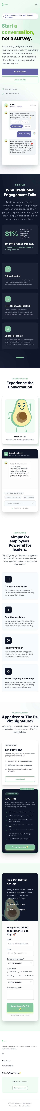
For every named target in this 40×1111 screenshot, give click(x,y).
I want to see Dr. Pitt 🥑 (20, 1007)
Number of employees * (15, 959)
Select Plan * (11, 969)
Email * (9, 939)
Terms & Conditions (25, 1106)
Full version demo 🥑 (20, 847)
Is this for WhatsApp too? (13, 497)
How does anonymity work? (14, 493)
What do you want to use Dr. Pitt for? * (20, 977)
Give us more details (14, 988)
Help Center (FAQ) (8, 1065)
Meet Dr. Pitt (20, 80)
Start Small (20, 779)
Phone (9, 949)
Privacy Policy (13, 1106)
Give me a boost (20, 1088)
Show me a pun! (29, 497)
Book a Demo (20, 72)
